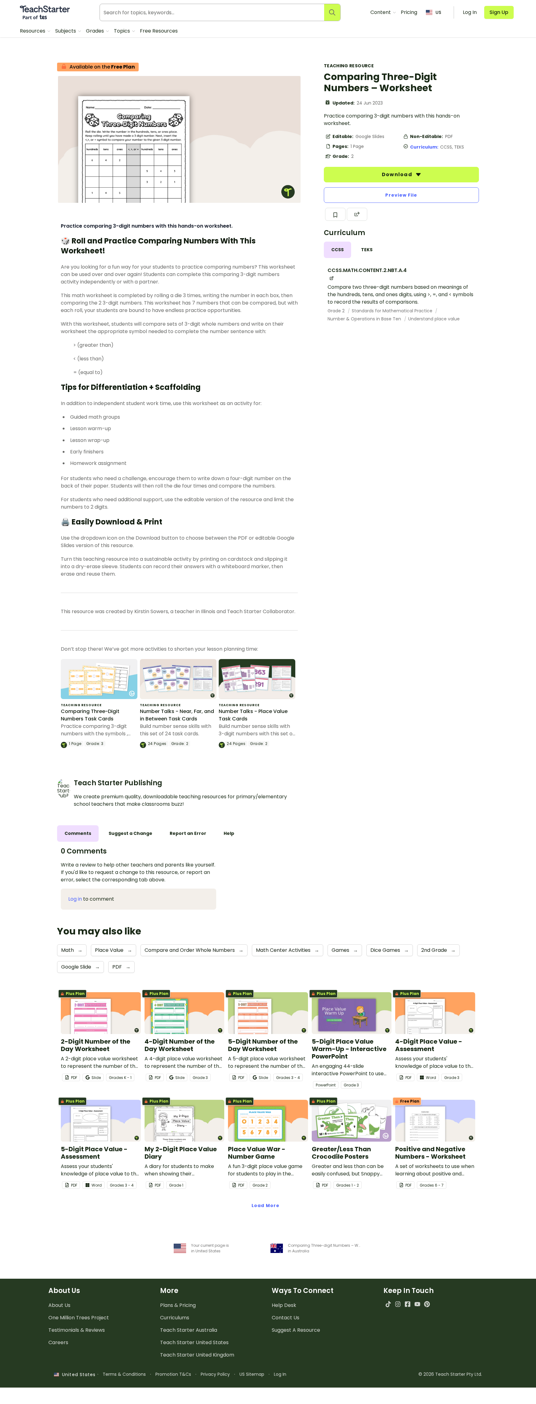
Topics (122, 30)
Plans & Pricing (178, 1305)
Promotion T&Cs (173, 1374)
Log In (280, 1374)
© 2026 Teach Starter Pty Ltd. (450, 1374)
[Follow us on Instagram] (398, 1304)
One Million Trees (78, 1317)
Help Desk (284, 1305)
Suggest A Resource (296, 1330)
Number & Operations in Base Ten (365, 319)
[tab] (337, 250)
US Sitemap (251, 1374)
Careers (58, 1342)
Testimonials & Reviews (76, 1330)
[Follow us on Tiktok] (388, 1304)
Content (381, 12)
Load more (265, 1205)
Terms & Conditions (124, 1374)
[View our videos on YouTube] (417, 1304)
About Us (59, 1305)
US (438, 12)
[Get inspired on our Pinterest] (427, 1304)
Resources (33, 30)
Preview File (401, 195)
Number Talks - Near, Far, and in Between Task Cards (177, 715)
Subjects (66, 30)
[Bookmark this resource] (335, 214)
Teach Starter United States (194, 1342)
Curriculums (174, 1317)
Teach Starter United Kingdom (197, 1354)
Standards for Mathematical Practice (393, 311)
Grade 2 (337, 311)
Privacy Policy (215, 1374)
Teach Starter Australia (188, 1330)
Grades (95, 30)
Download (397, 174)
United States (77, 1374)
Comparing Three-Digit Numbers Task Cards (90, 715)
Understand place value (434, 319)
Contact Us (285, 1317)
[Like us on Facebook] (407, 1304)
